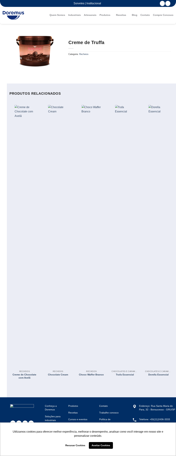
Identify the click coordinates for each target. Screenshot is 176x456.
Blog (134, 15)
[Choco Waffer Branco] (91, 234)
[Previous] (9, 243)
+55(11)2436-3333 (160, 419)
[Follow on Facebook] (162, 3)
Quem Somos (57, 15)
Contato (145, 15)
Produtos (105, 15)
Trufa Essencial (125, 374)
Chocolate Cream (58, 374)
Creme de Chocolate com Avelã (24, 376)
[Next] (173, 243)
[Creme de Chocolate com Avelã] (24, 234)
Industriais (74, 15)
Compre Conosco (163, 15)
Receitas (121, 15)
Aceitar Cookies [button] (101, 445)
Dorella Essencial (158, 374)
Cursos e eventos (77, 419)
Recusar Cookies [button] (75, 445)
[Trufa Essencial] (125, 234)
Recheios (84, 54)
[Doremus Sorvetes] (13, 15)
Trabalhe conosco (109, 412)
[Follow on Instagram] (167, 3)
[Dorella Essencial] (158, 234)
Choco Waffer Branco (91, 374)
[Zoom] (16, 69)
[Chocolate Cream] (58, 234)
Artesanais (90, 15)
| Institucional (92, 3)
